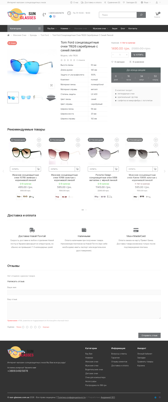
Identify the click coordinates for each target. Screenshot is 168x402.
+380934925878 (56, 13)
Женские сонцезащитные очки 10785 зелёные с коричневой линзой (25, 177)
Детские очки (91, 373)
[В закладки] (39, 140)
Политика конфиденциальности (71, 397)
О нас (75, 2)
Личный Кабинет (144, 354)
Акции (114, 28)
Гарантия (115, 358)
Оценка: (10, 327)
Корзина (141, 365)
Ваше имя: (12, 287)
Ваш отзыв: (12, 299)
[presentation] (3, 171)
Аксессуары (90, 381)
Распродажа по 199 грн (95, 385)
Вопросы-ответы (119, 354)
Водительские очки (94, 369)
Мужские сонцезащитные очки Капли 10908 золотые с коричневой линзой (142, 177)
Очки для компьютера (95, 377)
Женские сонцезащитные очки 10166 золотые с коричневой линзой (64, 177)
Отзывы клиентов (119, 361)
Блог (123, 28)
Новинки (64, 28)
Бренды (33, 35)
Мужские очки (99, 28)
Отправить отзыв (149, 335)
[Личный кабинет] (158, 2)
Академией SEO (108, 397)
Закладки (141, 358)
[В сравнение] (39, 145)
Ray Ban (51, 28)
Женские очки (80, 28)
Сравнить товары (145, 361)
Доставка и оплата (93, 2)
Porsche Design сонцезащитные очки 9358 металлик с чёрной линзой (103, 177)
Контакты (132, 28)
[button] (157, 15)
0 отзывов (81, 60)
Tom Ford (45, 35)
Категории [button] (15, 28)
